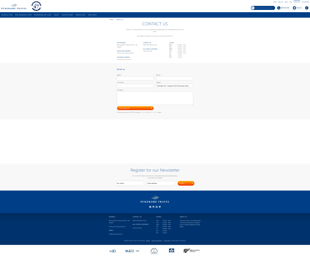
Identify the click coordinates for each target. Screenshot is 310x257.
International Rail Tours (42, 15)
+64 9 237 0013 (147, 51)
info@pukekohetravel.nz (124, 59)
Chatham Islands (67, 15)
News (286, 2)
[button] (297, 8)
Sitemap (148, 240)
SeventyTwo (183, 240)
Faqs (290, 2)
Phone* (158, 75)
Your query (120, 90)
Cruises (56, 15)
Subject (158, 82)
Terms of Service (154, 112)
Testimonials (305, 2)
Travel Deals (92, 15)
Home (274, 2)
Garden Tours (80, 15)
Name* (119, 75)
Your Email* (120, 82)
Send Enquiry (124, 108)
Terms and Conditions (156, 240)
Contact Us (297, 2)
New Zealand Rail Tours (23, 15)
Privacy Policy (143, 112)
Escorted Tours (7, 15)
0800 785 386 (285, 8)
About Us (280, 2)
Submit (181, 183)
